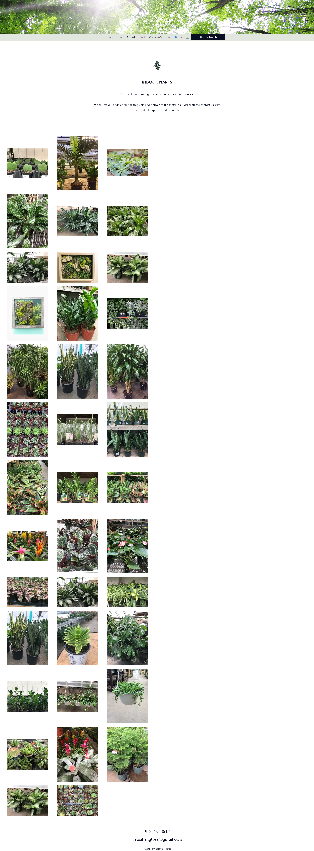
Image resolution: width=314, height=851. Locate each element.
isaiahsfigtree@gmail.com (157, 839)
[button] (187, 37)
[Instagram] (181, 37)
